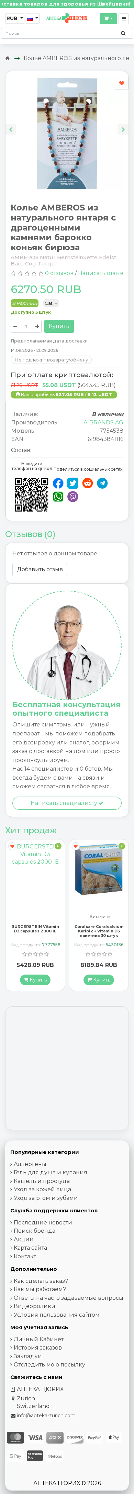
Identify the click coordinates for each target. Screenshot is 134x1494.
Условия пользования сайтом (57, 1315)
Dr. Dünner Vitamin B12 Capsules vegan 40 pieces (99, 931)
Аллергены (30, 1164)
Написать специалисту (65, 803)
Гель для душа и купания (50, 1172)
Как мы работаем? (40, 1289)
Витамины (37, 916)
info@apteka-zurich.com (46, 1415)
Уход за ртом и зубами (46, 1198)
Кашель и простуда (42, 1181)
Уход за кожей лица (42, 1189)
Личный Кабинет (39, 1339)
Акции (24, 1239)
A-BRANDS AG (103, 422)
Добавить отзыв (40, 569)
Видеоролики (34, 1306)
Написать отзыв (100, 273)
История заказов (38, 1347)
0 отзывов (59, 273)
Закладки (28, 1356)
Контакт (25, 1256)
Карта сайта (30, 1247)
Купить (59, 326)
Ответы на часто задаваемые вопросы (68, 1298)
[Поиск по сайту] (123, 33)
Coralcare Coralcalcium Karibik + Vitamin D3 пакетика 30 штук (35, 931)
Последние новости (43, 1222)
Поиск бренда (34, 1231)
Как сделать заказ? (41, 1281)
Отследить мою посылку (49, 1364)
